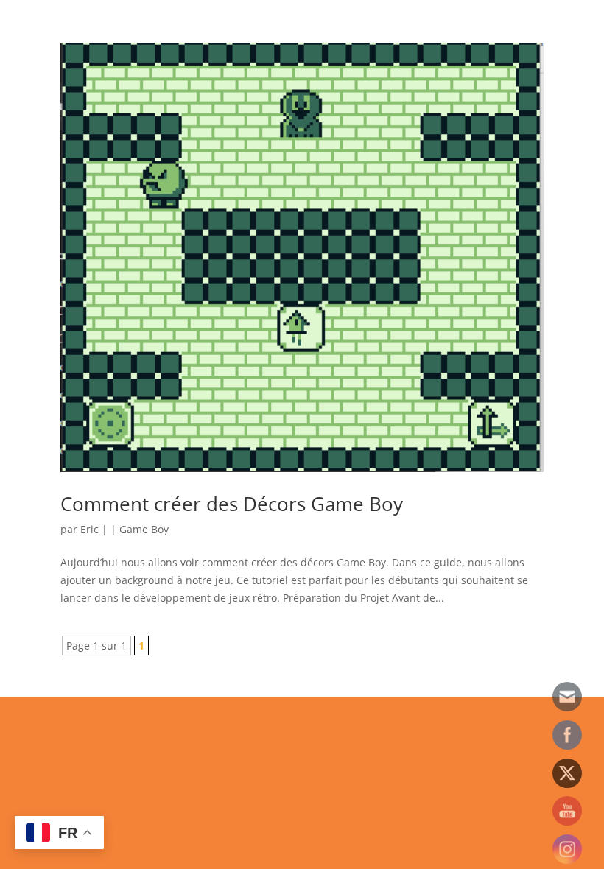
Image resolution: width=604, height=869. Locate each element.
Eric (89, 529)
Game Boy (144, 529)
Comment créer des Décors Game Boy (231, 503)
